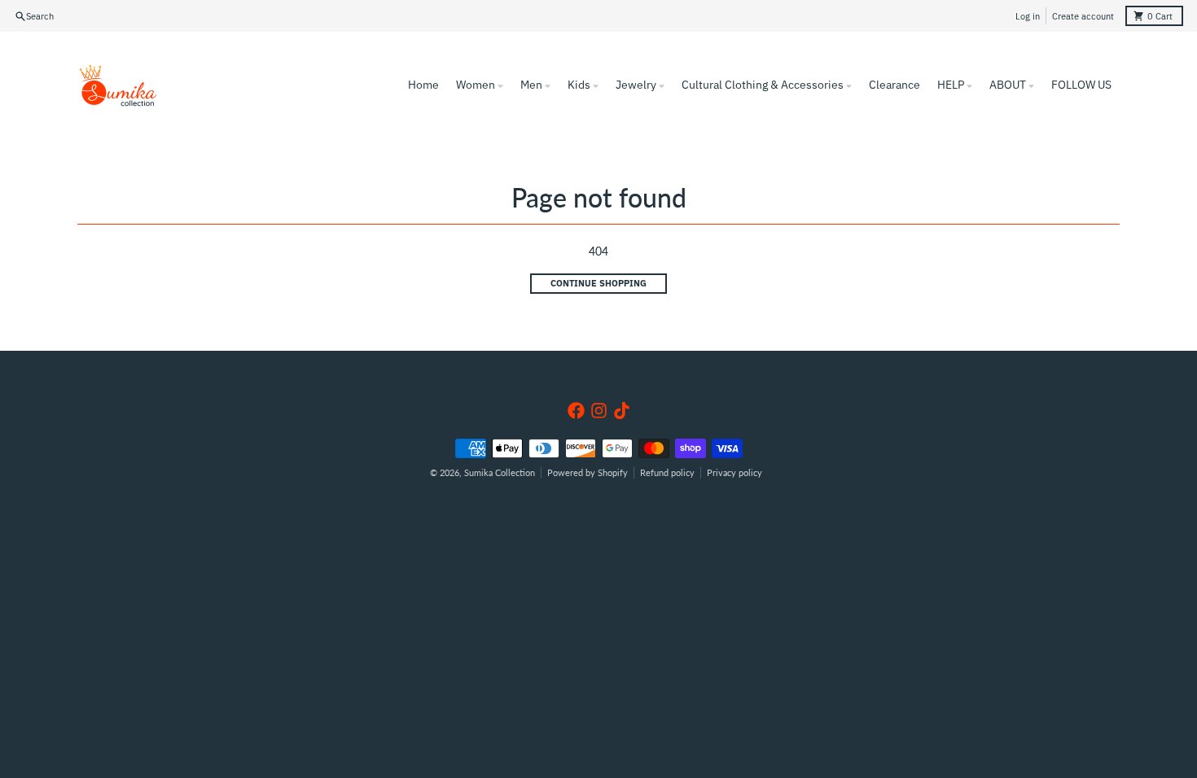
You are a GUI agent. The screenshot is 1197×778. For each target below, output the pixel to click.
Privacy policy (734, 473)
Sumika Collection (499, 473)
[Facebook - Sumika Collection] (576, 410)
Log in (1027, 16)
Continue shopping (598, 283)
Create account (1083, 16)
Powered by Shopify (587, 473)
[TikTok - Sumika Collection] (621, 410)
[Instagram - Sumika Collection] (598, 410)
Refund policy (667, 473)
